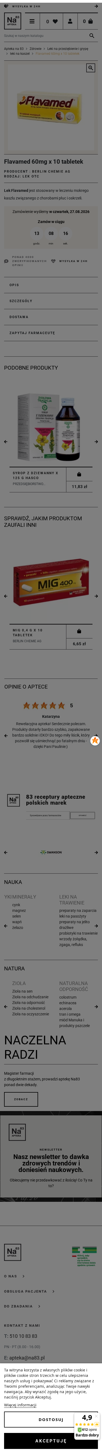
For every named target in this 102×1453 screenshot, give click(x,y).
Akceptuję (51, 1441)
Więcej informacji (20, 1404)
